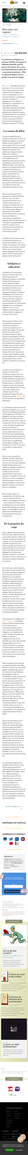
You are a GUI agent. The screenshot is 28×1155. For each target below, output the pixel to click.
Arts (7, 1118)
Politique (8, 1111)
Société (8, 1113)
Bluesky (16, 1136)
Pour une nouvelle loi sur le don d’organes (12, 956)
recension (7, 864)
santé (10, 55)
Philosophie (9, 24)
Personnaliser (19, 1150)
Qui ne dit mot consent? (9, 951)
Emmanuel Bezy (15, 979)
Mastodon (16, 1138)
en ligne (18, 396)
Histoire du (17, 975)
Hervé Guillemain (15, 1004)
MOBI (25, 53)
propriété (3, 55)
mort (17, 55)
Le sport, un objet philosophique (11, 1045)
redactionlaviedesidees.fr (9, 914)
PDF (16, 53)
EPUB (20, 53)
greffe (13, 55)
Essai (4, 24)
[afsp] (17, 1089)
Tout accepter (9, 1150)
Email (13, 884)
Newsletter (16, 1134)
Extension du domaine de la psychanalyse (15, 999)
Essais (16, 1111)
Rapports (7, 867)
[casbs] (10, 1089)
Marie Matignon (8, 43)
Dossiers (17, 1118)
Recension (11, 972)
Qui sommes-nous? (7, 1134)
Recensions (17, 1113)
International (9, 1120)
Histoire (8, 1124)
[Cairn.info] (14, 1095)
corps (7, 55)
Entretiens (17, 1115)
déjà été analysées (7, 621)
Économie (8, 1115)
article (7, 86)
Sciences (8, 1127)
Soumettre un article (7, 1138)
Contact (4, 1136)
